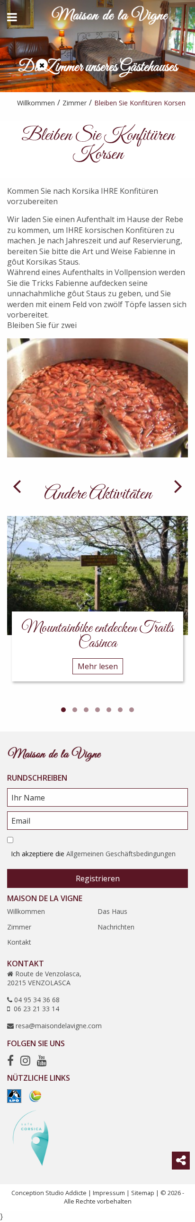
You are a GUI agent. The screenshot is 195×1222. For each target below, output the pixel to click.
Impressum (109, 1192)
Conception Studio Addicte (49, 1192)
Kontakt (19, 942)
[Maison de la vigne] (110, 17)
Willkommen (26, 911)
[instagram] (25, 1060)
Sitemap (142, 1192)
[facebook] (10, 1060)
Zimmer (19, 926)
